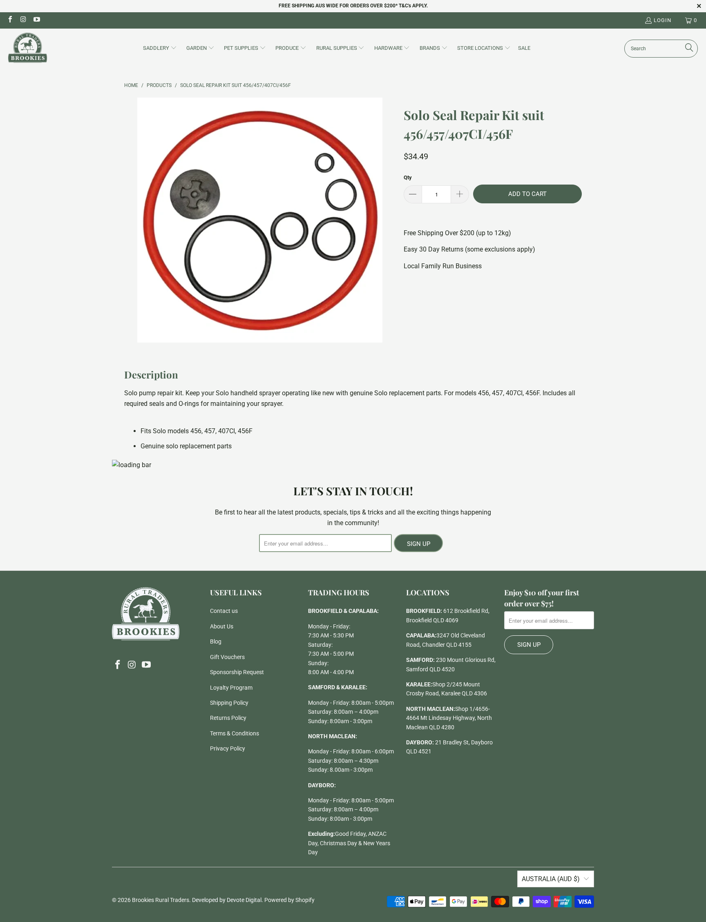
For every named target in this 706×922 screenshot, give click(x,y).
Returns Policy (228, 718)
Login (662, 20)
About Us (221, 626)
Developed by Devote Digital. (227, 900)
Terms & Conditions (234, 733)
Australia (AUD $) (551, 879)
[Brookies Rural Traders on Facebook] (9, 20)
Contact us (224, 611)
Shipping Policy (229, 702)
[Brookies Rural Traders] (27, 48)
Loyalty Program (231, 687)
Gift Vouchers (227, 657)
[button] (160, 48)
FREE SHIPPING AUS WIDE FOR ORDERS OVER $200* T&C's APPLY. (353, 6)
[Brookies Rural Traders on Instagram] (23, 20)
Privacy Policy (227, 748)
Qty (408, 177)
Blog (215, 641)
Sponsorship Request (237, 672)
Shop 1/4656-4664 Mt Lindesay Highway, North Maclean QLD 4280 (449, 718)
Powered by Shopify (289, 900)
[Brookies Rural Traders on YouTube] (36, 20)
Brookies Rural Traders (160, 900)
